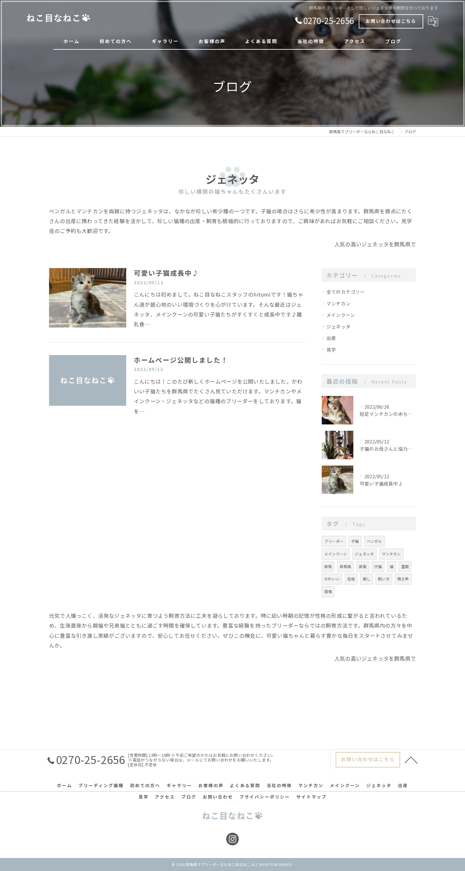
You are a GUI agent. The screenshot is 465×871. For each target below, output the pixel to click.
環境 (328, 591)
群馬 (328, 566)
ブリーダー (334, 541)
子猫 (355, 541)
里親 (405, 566)
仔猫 (378, 566)
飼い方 (384, 578)
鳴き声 (403, 578)
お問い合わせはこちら (391, 21)
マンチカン (338, 303)
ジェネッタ (338, 326)
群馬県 (345, 566)
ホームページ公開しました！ (181, 360)
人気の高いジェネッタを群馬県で (375, 244)
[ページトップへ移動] (411, 759)
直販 (362, 566)
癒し (366, 578)
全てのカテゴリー (345, 291)
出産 (331, 338)
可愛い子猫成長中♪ (166, 273)
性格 (351, 578)
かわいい (332, 578)
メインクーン (340, 314)
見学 (331, 349)
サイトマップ (311, 796)
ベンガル (374, 541)
